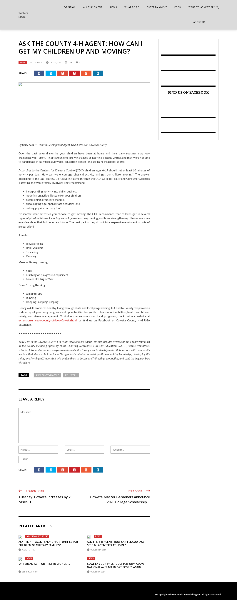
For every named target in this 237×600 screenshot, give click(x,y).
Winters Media (23, 14)
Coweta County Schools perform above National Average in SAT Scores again (115, 565)
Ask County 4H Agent (47, 375)
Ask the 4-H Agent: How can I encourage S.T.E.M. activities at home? (115, 543)
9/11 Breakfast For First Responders (44, 563)
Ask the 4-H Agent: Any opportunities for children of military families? (48, 543)
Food (177, 7)
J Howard (37, 62)
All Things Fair (93, 7)
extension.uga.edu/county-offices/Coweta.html (48, 320)
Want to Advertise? (201, 7)
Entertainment (157, 7)
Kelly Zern (70, 375)
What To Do (132, 7)
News (113, 7)
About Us (199, 22)
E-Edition (70, 7)
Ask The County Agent (37, 536)
